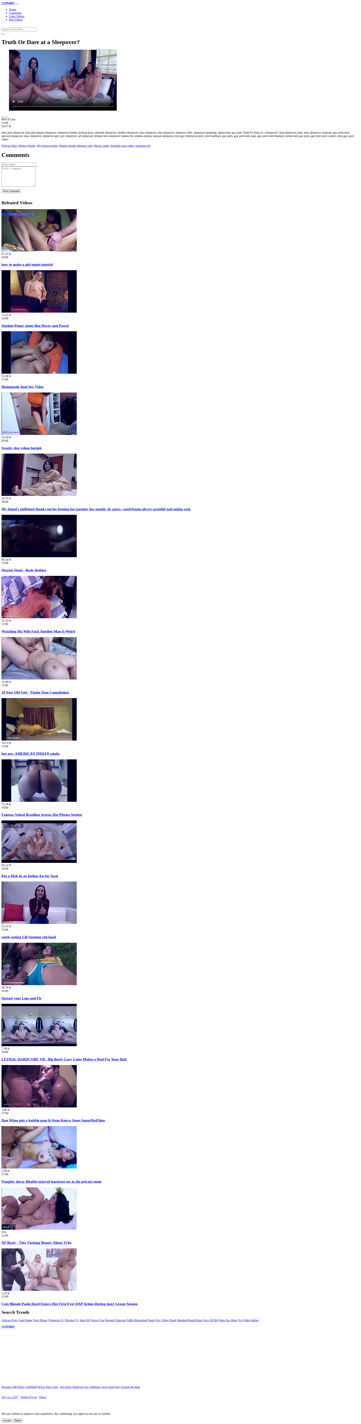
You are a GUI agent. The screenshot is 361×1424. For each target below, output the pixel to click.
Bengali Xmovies (115, 1320)
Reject (17, 1420)
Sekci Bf (85, 1320)
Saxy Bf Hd (210, 1320)
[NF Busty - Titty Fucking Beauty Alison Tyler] (39, 1228)
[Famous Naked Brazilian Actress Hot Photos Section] (39, 800)
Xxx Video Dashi (165, 1320)
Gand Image (25, 1320)
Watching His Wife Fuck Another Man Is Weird (38, 631)
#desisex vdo (84, 145)
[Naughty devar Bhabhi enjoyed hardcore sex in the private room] (39, 1167)
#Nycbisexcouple (47, 145)
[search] (3, 33)
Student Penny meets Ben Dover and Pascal (35, 326)
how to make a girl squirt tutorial (27, 264)
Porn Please (40, 1320)
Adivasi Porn (9, 1320)
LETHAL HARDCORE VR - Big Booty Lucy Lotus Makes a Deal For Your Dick (64, 1059)
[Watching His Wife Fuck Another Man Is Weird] (39, 617)
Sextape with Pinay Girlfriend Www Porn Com (30, 1387)
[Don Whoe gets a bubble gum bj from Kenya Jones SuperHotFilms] (39, 1106)
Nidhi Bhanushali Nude (141, 1320)
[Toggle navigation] (16, 4)
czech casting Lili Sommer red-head (29, 937)
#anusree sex (143, 145)
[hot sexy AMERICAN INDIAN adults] (39, 739)
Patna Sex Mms (227, 1320)
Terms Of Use (28, 1397)
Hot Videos (16, 19)
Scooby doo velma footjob (22, 448)
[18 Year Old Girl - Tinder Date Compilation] (39, 678)
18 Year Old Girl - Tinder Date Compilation (35, 692)
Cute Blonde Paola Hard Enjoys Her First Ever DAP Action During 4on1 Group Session (70, 1304)
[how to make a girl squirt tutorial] (39, 250)
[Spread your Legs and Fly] (39, 984)
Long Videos (16, 16)
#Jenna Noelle (26, 145)
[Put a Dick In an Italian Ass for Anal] (39, 861)
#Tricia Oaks (9, 145)
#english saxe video (122, 145)
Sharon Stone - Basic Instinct (24, 570)
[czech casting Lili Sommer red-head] (39, 922)
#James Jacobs (67, 145)
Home (12, 9)
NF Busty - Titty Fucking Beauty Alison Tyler (37, 1243)
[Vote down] (6, 117)
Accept (7, 1420)
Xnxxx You (97, 1320)
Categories (15, 13)
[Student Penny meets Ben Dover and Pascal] (39, 311)
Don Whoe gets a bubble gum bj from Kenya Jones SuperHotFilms (53, 1120)
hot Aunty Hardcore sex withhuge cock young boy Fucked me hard (100, 1387)
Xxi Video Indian (248, 1320)
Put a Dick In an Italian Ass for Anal (30, 876)
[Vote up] (3, 117)
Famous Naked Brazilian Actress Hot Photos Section (42, 815)
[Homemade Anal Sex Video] (39, 372)
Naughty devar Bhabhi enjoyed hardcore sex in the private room (51, 1182)
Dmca (42, 1397)
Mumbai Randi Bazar (190, 1320)
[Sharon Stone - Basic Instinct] (39, 556)
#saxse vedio (101, 145)
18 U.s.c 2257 (10, 1397)
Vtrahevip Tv (56, 1320)
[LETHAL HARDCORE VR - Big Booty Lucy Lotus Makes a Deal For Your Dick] (39, 1045)
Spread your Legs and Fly (22, 998)
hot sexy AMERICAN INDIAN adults (31, 754)
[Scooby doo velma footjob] (39, 433)
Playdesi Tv (72, 1320)
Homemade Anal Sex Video (23, 387)
